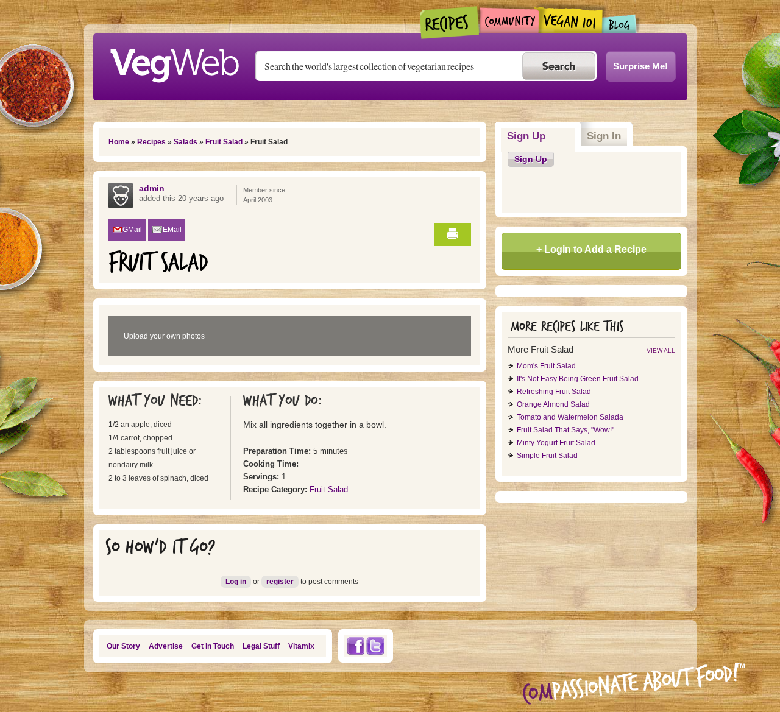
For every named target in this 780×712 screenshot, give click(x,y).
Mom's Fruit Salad (546, 366)
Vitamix (301, 646)
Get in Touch (212, 646)
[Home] (174, 62)
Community (509, 20)
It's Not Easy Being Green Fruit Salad (578, 379)
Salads (185, 142)
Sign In (604, 136)
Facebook (355, 645)
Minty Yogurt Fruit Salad (556, 443)
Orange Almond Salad (553, 404)
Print (452, 234)
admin (152, 188)
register (280, 581)
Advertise (166, 646)
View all (661, 350)
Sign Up (541, 136)
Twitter (375, 645)
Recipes (450, 22)
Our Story (123, 646)
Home (118, 142)
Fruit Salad (224, 142)
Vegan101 (571, 20)
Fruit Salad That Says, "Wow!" (565, 430)
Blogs (620, 24)
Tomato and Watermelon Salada (570, 417)
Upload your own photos (164, 336)
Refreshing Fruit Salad (554, 391)
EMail (172, 229)
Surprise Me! (640, 66)
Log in (235, 581)
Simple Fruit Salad (547, 455)
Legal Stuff (261, 646)
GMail (132, 229)
